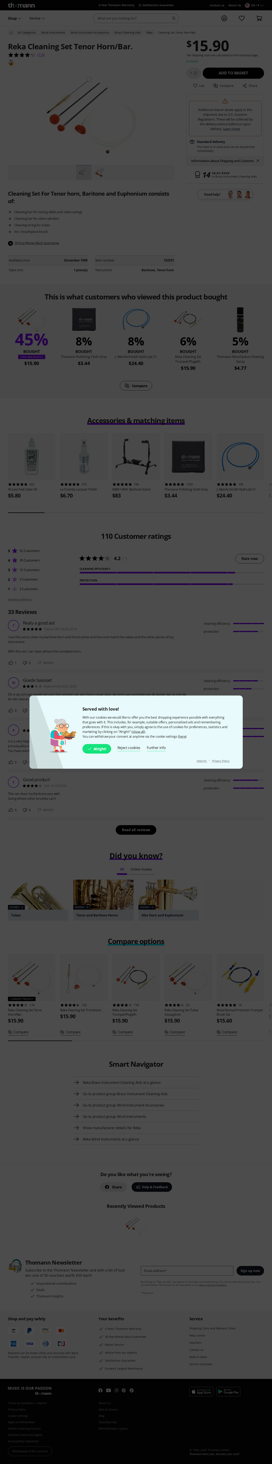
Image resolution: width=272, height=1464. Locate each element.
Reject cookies (129, 747)
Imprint (202, 761)
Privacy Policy (221, 761)
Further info (156, 747)
